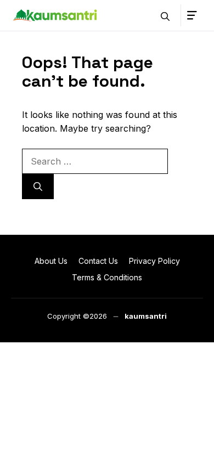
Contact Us (98, 261)
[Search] (38, 186)
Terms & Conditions (107, 277)
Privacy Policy (154, 261)
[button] (165, 15)
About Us (51, 261)
